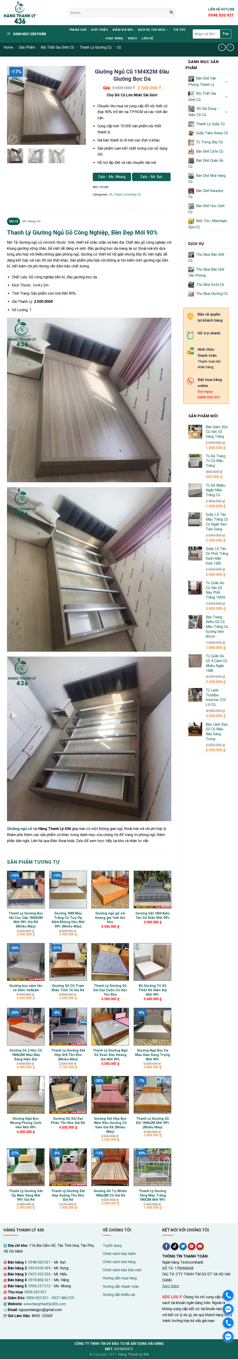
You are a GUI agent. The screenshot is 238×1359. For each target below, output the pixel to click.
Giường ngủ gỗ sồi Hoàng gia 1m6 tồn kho (110, 917)
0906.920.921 (35, 1292)
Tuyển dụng (112, 1245)
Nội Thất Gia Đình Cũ (57, 47)
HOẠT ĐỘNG (114, 38)
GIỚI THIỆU (99, 29)
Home (8, 47)
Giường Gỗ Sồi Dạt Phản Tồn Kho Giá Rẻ (68, 1121)
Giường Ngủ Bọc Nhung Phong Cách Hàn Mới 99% (25, 1123)
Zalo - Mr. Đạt (151, 177)
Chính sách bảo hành (119, 1253)
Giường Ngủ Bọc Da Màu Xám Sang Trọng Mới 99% (152, 1055)
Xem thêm (170, 1286)
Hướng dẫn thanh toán (121, 1286)
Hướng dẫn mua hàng (120, 1278)
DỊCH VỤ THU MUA (151, 29)
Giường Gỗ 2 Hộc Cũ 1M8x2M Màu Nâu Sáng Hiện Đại (26, 1055)
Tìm (225, 34)
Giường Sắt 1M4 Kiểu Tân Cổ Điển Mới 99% (153, 915)
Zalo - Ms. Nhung (112, 177)
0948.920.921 (39, 1262)
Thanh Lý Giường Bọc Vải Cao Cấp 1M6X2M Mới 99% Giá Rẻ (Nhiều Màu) (26, 919)
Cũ (119, 47)
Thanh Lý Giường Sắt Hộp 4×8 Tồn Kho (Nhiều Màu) (68, 1055)
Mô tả (13, 221)
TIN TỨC (179, 29)
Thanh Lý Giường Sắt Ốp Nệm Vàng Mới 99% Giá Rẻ (26, 1195)
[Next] (78, 105)
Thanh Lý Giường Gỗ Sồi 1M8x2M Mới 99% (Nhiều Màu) (152, 1123)
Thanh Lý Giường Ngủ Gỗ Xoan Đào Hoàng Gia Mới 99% (110, 1055)
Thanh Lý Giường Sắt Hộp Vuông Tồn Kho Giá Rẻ (68, 1195)
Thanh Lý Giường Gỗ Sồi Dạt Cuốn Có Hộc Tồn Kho (110, 990)
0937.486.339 (63, 1298)
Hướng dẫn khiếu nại (119, 1294)
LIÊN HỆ (147, 38)
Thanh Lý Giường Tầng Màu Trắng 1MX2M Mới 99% (152, 1195)
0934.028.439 (39, 1268)
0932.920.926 (39, 1274)
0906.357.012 (39, 1286)
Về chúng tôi (31, 221)
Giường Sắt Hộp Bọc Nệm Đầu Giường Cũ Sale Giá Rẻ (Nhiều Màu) (110, 1125)
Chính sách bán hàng (119, 1262)
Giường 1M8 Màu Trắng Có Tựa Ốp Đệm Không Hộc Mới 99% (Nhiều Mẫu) (68, 919)
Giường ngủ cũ (19, 828)
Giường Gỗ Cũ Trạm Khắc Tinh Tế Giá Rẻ (68, 988)
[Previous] (14, 105)
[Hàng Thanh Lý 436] (32, 12)
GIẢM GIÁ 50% (122, 29)
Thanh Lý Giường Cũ (95, 47)
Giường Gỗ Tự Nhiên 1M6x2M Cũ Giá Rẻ (110, 1193)
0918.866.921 (39, 1280)
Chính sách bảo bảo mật (122, 1270)
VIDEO (132, 38)
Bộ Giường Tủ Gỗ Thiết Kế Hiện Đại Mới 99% (152, 990)
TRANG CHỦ (77, 29)
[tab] (13, 221)
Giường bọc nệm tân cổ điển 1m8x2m (25, 988)
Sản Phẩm (27, 47)
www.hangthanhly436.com (44, 1304)
